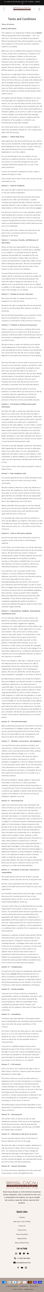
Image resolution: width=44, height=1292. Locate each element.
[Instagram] (25, 1267)
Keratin (39, 33)
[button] (4, 9)
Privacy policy (34, 1286)
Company (22, 1217)
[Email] (27, 1253)
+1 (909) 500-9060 (23, 1258)
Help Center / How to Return (22, 1221)
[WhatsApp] (16, 1253)
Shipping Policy (22, 1238)
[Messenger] (20, 1253)
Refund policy (24, 1286)
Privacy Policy (22, 1230)
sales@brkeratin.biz (23, 1263)
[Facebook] (18, 1267)
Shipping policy (29, 1289)
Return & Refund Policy (22, 1243)
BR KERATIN (14, 1286)
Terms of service (18, 1289)
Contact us (22, 1226)
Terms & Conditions (22, 1234)
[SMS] (23, 1253)
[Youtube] (22, 1267)
